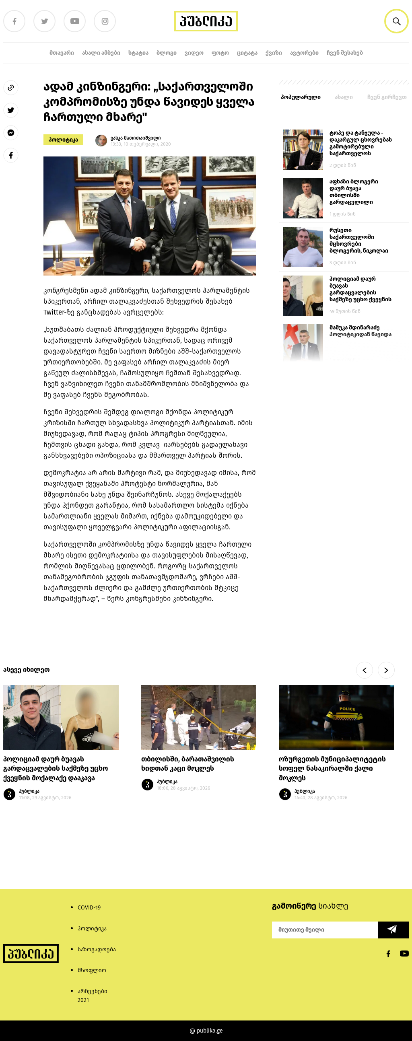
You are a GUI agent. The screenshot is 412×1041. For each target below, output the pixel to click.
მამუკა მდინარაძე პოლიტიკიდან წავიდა (360, 331)
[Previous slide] (364, 670)
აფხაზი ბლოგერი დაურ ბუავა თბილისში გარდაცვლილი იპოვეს (354, 192)
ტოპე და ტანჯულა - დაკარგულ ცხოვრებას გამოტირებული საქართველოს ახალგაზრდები (361, 144)
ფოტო (220, 52)
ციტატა (247, 52)
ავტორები (304, 52)
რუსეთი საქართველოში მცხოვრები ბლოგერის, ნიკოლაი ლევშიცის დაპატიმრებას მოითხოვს (359, 241)
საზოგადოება (97, 949)
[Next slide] (386, 670)
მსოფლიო (92, 970)
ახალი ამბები (101, 52)
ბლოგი (167, 52)
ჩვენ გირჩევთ (387, 97)
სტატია (138, 52)
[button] (396, 21)
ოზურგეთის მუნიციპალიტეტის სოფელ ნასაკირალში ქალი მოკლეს (332, 769)
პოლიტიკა (63, 139)
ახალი (344, 97)
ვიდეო (194, 52)
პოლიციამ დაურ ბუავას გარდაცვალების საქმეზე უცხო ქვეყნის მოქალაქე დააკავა (360, 290)
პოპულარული (301, 97)
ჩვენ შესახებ (345, 52)
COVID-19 (89, 907)
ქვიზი (274, 52)
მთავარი (61, 52)
